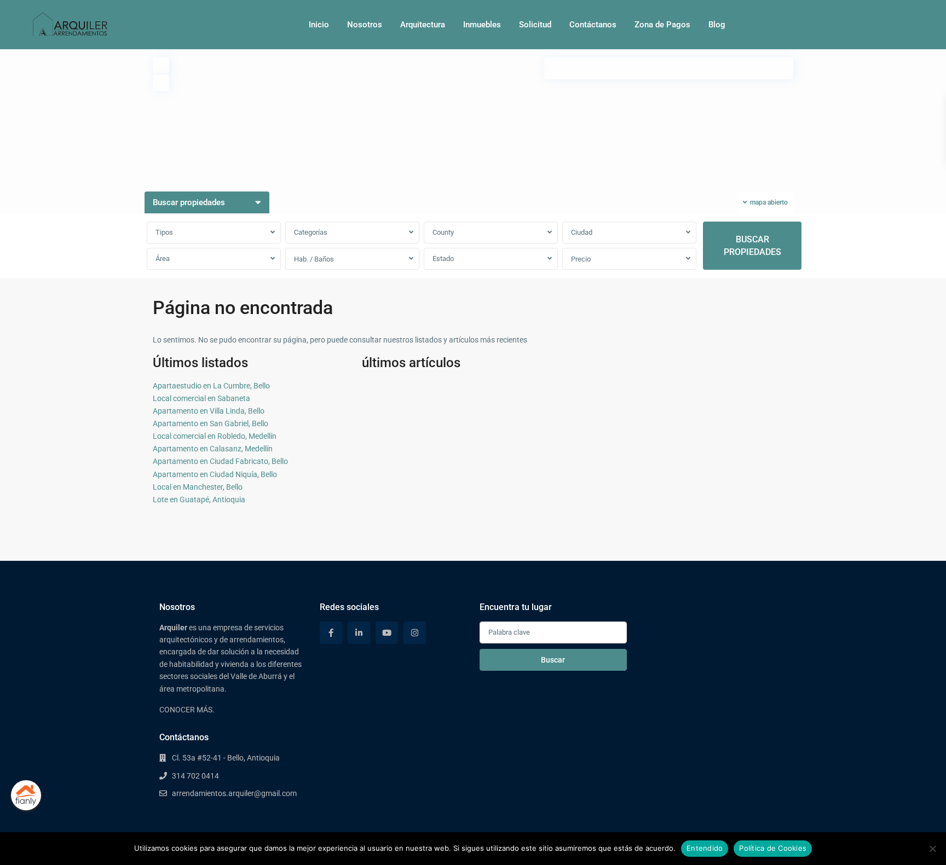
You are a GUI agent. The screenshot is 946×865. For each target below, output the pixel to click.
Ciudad (581, 232)
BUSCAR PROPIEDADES (752, 245)
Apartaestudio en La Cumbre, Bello (211, 385)
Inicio (319, 25)
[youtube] (387, 633)
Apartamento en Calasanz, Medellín (213, 448)
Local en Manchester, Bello (198, 487)
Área (162, 258)
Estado (443, 258)
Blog (716, 25)
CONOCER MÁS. (187, 709)
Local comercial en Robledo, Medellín (214, 436)
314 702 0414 (195, 775)
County (443, 232)
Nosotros (364, 25)
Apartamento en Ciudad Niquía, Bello (215, 474)
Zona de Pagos (662, 25)
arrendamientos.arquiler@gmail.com (234, 793)
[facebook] (331, 633)
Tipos (164, 232)
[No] (932, 848)
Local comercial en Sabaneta (201, 398)
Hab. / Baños (314, 259)
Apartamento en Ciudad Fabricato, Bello (220, 461)
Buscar (553, 659)
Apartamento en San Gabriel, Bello (210, 423)
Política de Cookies (772, 848)
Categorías (310, 232)
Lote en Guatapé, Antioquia (199, 499)
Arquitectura (422, 25)
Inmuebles (482, 25)
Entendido (705, 848)
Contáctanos (592, 25)
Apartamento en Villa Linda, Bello (208, 411)
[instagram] (414, 633)
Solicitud (535, 25)
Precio (581, 259)
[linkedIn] (359, 633)
